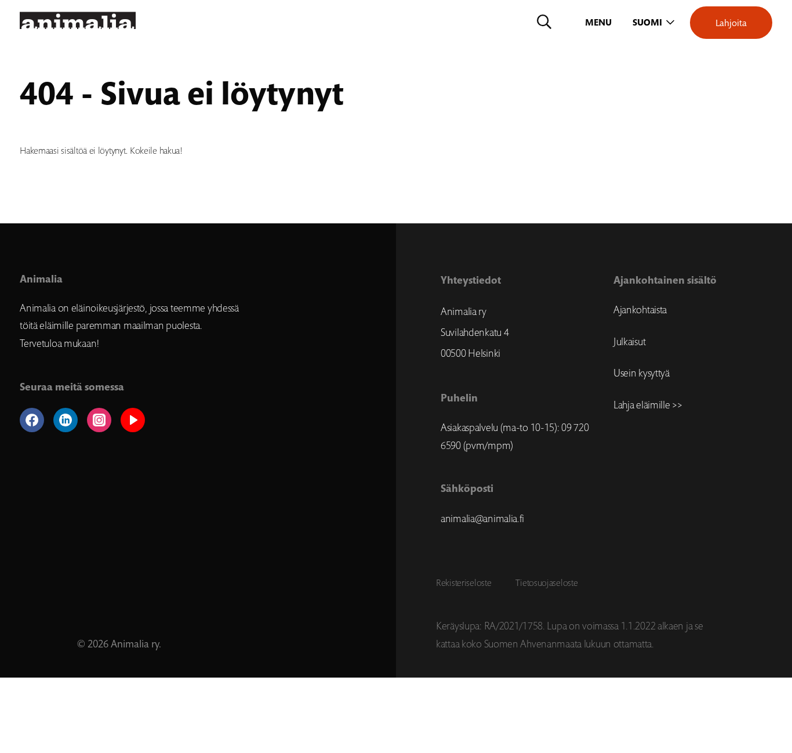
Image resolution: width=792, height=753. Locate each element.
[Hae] (544, 22)
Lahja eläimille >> (647, 405)
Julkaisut (629, 341)
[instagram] (99, 420)
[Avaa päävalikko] (599, 22)
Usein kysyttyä (641, 373)
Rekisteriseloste (463, 582)
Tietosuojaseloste (546, 582)
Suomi (647, 22)
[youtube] (133, 420)
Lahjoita (731, 22)
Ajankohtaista (640, 309)
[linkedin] (65, 420)
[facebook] (32, 420)
